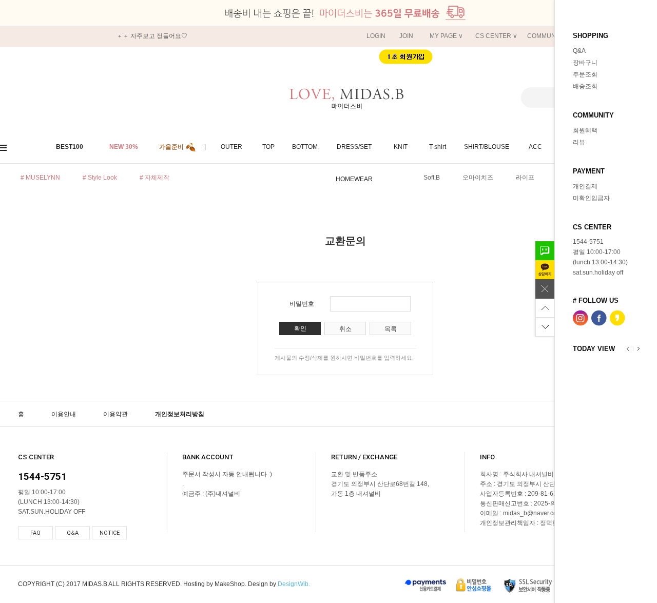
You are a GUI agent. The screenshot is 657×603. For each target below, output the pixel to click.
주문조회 (585, 74)
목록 (390, 329)
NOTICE (110, 533)
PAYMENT (589, 170)
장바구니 (585, 62)
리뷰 (579, 142)
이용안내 (63, 414)
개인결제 (585, 186)
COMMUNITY (593, 115)
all (7, 147)
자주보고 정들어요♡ (158, 36)
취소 (345, 329)
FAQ (35, 533)
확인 (300, 328)
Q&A (579, 50)
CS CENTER (592, 226)
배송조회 (585, 86)
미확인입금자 (591, 198)
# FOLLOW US (596, 300)
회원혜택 (585, 130)
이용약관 (115, 414)
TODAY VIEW (594, 348)
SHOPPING (590, 35)
